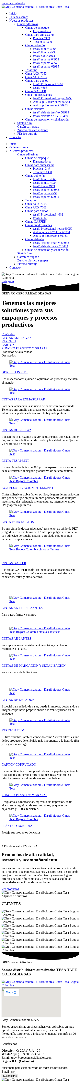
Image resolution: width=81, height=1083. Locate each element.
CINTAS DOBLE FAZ (16, 430)
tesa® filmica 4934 (44, 52)
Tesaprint (31, 70)
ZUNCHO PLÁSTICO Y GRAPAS (24, 795)
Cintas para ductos (36, 80)
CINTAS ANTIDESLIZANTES (22, 608)
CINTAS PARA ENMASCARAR (23, 399)
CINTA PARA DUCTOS (18, 522)
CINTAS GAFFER (14, 563)
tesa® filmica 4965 (44, 48)
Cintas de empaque (37, 27)
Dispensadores (42, 31)
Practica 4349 (41, 38)
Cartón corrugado (28, 126)
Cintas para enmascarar (39, 34)
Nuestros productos (21, 20)
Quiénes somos (18, 17)
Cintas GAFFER (35, 91)
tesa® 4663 (40, 87)
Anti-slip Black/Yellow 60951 (51, 101)
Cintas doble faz (35, 45)
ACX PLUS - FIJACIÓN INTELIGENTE (28, 487)
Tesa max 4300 (42, 41)
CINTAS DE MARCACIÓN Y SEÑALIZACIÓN (34, 665)
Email (6, 1071)
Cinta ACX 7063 (36, 77)
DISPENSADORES (15, 372)
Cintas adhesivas (27, 24)
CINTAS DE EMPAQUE (18, 699)
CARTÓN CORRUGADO (19, 764)
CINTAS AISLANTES (16, 638)
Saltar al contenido (13, 3)
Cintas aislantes (34, 109)
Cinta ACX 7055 (36, 73)
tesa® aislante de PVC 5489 (50, 116)
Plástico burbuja (27, 133)
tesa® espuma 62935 (46, 66)
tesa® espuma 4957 (45, 63)
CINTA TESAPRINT (15, 460)
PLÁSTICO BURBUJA (17, 825)
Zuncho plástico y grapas (32, 130)
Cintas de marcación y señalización (47, 119)
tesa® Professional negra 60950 (52, 98)
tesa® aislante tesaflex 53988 (51, 112)
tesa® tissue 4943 (44, 56)
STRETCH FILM (13, 730)
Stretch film (24, 123)
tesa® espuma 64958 (46, 59)
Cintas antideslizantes (38, 94)
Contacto (15, 137)
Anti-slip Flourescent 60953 (50, 105)
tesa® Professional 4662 (48, 84)
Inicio (13, 13)
